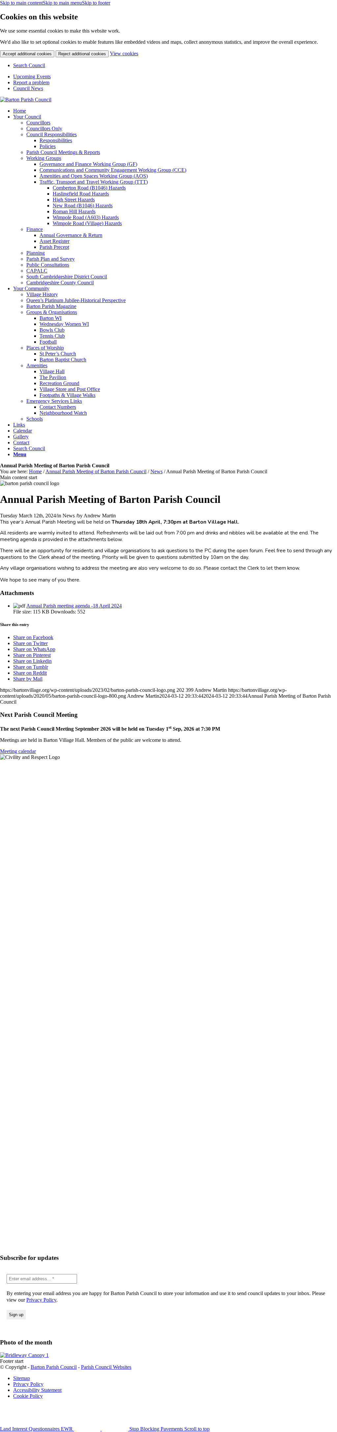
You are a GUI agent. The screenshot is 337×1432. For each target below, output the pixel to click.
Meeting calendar (18, 751)
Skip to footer (96, 3)
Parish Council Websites (106, 1367)
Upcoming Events (32, 76)
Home (35, 471)
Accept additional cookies (27, 53)
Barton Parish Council (54, 1367)
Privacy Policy (41, 1300)
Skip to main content (21, 3)
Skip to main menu (62, 3)
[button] (19, 454)
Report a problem (31, 82)
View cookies (124, 53)
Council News (28, 88)
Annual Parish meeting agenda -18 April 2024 (74, 606)
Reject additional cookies (82, 53)
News (156, 471)
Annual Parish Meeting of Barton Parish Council (95, 471)
